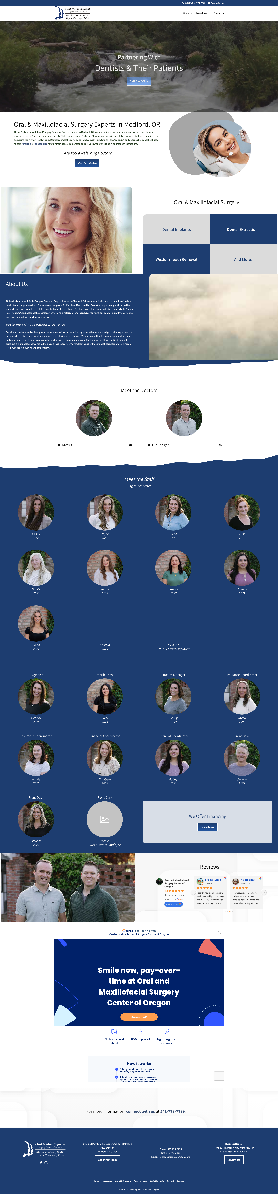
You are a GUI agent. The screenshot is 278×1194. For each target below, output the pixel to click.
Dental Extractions (123, 1181)
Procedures (201, 13)
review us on (172, 903)
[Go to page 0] (225, 911)
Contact (218, 13)
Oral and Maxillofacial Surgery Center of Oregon (176, 883)
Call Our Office (139, 81)
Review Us (233, 1160)
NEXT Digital (153, 1189)
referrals (26, 143)
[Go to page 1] (227, 911)
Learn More (208, 827)
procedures (41, 143)
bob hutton (210, 879)
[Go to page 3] (232, 911)
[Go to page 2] (229, 911)
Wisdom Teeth (140, 1181)
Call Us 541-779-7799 (194, 3)
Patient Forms (217, 3)
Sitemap (180, 1181)
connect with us (140, 1111)
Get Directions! (107, 1160)
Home (186, 13)
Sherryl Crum (247, 879)
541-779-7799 (172, 1111)
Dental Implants (157, 1181)
